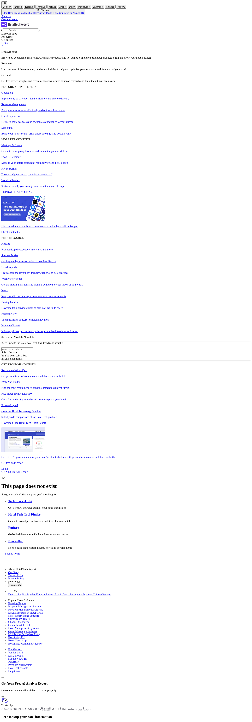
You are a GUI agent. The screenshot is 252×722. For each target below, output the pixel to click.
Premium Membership (20, 664)
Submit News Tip (17, 658)
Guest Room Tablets (19, 618)
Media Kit (51, 13)
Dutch (72, 6)
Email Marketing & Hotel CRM (25, 612)
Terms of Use (15, 575)
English (18, 6)
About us (6, 16)
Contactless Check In (19, 625)
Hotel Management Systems (23, 628)
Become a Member (23, 13)
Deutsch (7, 6)
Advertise (13, 661)
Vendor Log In (16, 652)
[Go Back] (2, 677)
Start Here (8, 13)
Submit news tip (64, 13)
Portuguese (84, 6)
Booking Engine (17, 603)
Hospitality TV (16, 637)
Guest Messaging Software (22, 631)
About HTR (78, 13)
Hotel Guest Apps (18, 640)
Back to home (10, 553)
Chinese (110, 6)
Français (41, 6)
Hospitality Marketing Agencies (25, 643)
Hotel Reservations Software (23, 615)
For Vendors (15, 649)
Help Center (14, 671)
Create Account (9, 19)
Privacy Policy (16, 578)
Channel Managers (18, 621)
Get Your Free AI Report (14, 471)
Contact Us (15, 585)
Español (29, 6)
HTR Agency (39, 13)
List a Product (15, 655)
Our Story (13, 572)
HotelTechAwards (18, 668)
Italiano (52, 6)
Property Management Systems (25, 606)
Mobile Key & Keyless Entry (24, 634)
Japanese (98, 6)
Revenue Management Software (25, 609)
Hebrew (121, 6)
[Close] (2, 696)
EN (4, 3)
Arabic (62, 6)
